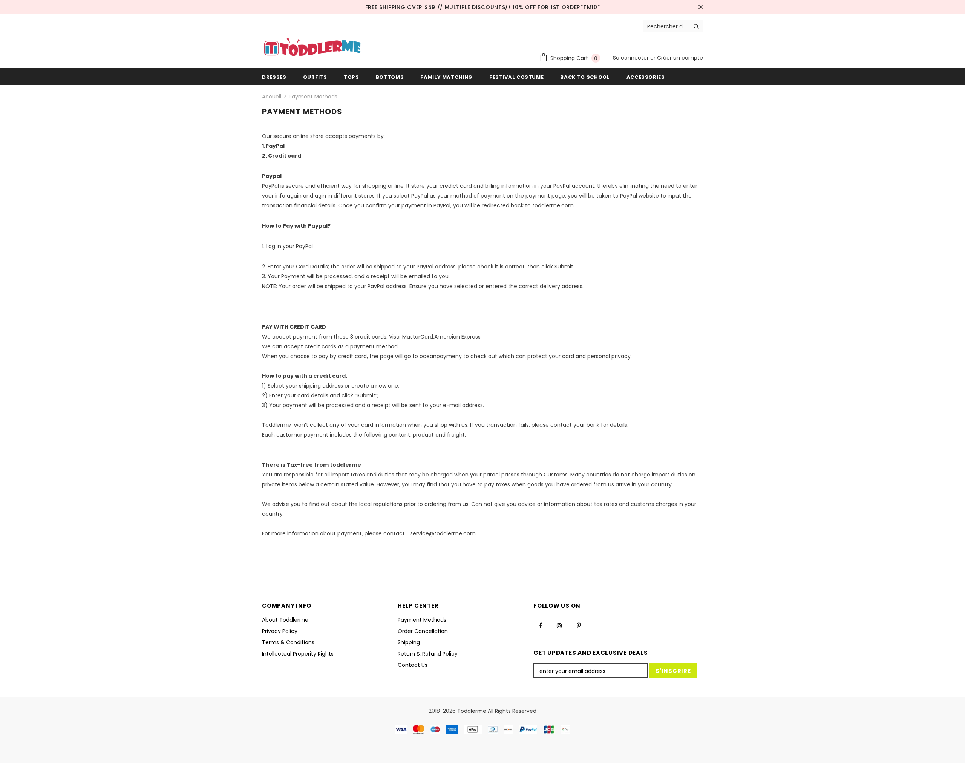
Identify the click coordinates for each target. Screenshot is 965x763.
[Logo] (312, 47)
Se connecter (631, 57)
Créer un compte (680, 57)
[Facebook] (540, 625)
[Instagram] (559, 625)
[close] (700, 7)
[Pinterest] (578, 625)
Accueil (271, 96)
